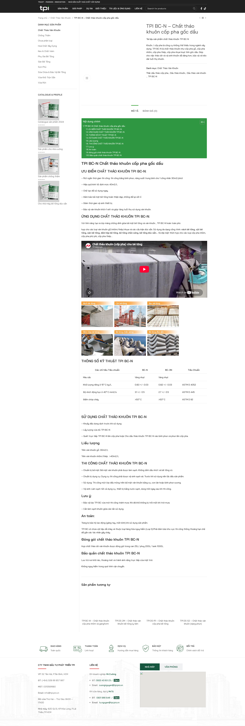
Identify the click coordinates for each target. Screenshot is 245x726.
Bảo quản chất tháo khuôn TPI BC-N (106, 155)
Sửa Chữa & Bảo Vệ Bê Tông (52, 72)
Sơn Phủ (42, 67)
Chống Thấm (44, 35)
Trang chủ (43, 18)
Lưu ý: (91, 146)
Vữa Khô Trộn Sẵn (46, 77)
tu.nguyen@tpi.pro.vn (109, 702)
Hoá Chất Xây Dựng (47, 46)
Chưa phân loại (45, 40)
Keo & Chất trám (46, 51)
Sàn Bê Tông (44, 61)
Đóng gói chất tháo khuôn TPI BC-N (104, 152)
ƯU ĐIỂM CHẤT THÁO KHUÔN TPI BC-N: (105, 129)
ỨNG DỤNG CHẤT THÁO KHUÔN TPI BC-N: (107, 132)
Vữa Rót (42, 82)
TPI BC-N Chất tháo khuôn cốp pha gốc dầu (104, 126)
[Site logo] (44, 8)
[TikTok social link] (205, 8)
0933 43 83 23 (103, 680)
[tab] (134, 109)
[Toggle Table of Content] (201, 122)
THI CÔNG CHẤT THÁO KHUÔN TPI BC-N (106, 144)
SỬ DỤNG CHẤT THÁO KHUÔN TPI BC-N (106, 138)
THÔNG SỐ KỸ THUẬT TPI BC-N (102, 135)
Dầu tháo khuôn (177, 73)
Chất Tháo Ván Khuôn (60, 18)
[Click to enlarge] (87, 78)
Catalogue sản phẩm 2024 (51, 122)
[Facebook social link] (201, 8)
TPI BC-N (152, 76)
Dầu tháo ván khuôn (196, 73)
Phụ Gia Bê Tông (46, 56)
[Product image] (95, 604)
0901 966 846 (103, 697)
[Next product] (205, 17)
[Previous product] (199, 17)
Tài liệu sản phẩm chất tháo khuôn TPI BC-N (167, 39)
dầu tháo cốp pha (159, 73)
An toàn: (92, 149)
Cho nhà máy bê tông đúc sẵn (52, 203)
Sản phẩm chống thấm (49, 176)
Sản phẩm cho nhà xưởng (50, 149)
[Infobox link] (55, 649)
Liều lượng (93, 141)
